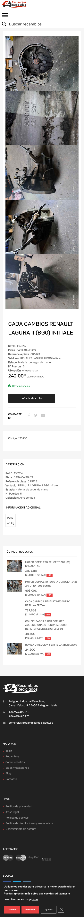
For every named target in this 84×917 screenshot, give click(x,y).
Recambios (12, 756)
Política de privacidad (18, 806)
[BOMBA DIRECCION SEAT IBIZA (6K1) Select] (14, 649)
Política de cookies (17, 817)
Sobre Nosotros (15, 762)
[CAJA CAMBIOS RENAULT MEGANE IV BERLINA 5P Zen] (14, 605)
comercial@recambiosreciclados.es (31, 722)
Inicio (8, 751)
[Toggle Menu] (5, 16)
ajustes (33, 899)
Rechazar (30, 909)
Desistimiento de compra (20, 829)
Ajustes (49, 909)
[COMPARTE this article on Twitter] (35, 415)
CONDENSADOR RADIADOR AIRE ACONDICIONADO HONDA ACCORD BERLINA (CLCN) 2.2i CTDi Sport (46, 625)
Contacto (11, 779)
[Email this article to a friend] (42, 415)
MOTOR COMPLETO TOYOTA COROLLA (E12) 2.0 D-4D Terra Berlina (51, 583)
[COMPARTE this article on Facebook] (28, 415)
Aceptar (12, 909)
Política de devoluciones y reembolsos (29, 823)
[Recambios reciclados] (19, 4)
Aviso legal (12, 812)
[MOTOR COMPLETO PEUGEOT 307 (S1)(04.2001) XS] (14, 566)
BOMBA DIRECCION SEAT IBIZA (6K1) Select (51, 644)
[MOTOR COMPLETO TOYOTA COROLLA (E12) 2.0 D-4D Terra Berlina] (14, 586)
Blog (8, 773)
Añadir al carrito (32, 398)
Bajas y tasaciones (17, 767)
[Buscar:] (39, 24)
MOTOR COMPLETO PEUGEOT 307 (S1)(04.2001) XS (47, 564)
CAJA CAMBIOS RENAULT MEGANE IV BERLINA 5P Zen (47, 603)
